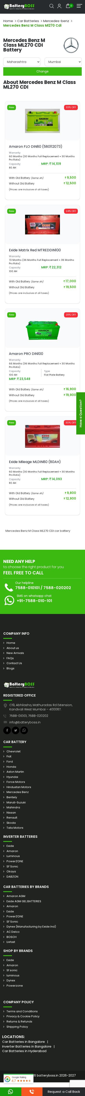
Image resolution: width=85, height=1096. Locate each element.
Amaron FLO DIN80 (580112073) (35, 146)
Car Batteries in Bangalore (23, 1041)
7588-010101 (27, 587)
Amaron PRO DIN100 (26, 353)
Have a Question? (80, 413)
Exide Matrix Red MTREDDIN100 (35, 250)
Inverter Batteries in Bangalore (26, 1046)
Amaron (12, 851)
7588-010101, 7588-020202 (28, 716)
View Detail (42, 129)
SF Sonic (12, 866)
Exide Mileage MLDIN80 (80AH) (35, 461)
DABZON (12, 877)
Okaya (11, 871)
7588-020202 (57, 587)
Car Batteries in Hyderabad (24, 1051)
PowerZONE (15, 861)
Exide (10, 846)
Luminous (13, 856)
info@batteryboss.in (25, 722)
